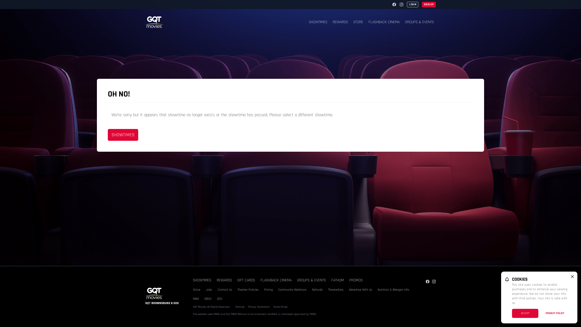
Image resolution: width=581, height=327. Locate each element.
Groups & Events (419, 22)
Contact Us (225, 290)
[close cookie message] (572, 276)
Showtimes (318, 22)
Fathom (337, 280)
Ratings (240, 307)
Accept (525, 313)
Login (412, 4)
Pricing (268, 290)
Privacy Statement (259, 307)
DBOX (208, 299)
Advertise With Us (360, 290)
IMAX (196, 299)
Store (358, 22)
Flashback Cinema (384, 22)
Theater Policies (248, 290)
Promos (356, 280)
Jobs (209, 290)
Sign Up (429, 4)
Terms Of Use (280, 307)
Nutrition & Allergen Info (393, 290)
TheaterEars (336, 290)
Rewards (340, 22)
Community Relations (292, 290)
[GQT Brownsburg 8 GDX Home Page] (154, 22)
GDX (219, 299)
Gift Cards (246, 280)
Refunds (317, 290)
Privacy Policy (555, 313)
